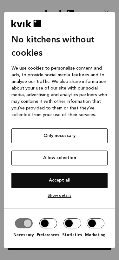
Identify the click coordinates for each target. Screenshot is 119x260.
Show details (59, 196)
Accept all (59, 180)
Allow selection (59, 158)
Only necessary (59, 135)
